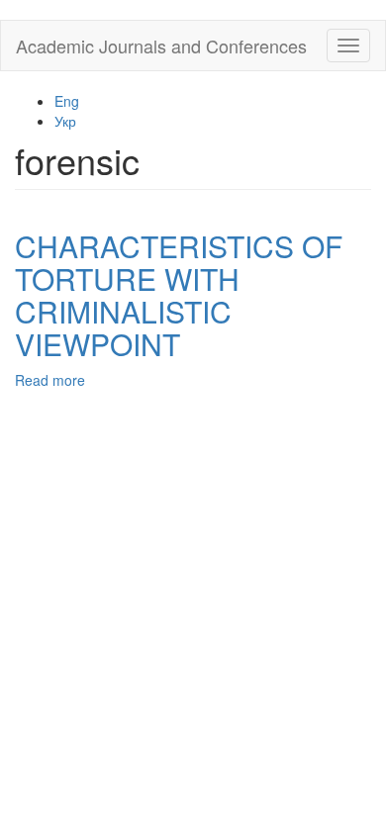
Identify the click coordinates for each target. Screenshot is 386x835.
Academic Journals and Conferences (161, 45)
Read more (50, 380)
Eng (66, 101)
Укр (65, 121)
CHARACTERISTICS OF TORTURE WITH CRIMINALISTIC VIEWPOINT (178, 295)
